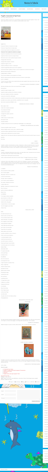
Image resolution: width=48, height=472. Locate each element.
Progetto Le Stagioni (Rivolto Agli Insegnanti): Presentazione (14, 370)
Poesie (46, 64)
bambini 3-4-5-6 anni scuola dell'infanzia (11, 378)
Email (2, 394)
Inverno (46, 48)
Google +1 (12, 381)
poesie (33, 378)
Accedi (46, 453)
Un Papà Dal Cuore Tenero (8, 369)
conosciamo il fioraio (22, 378)
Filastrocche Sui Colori (8, 371)
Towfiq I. (6, 469)
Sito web (2, 398)
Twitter (33, 381)
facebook (38, 381)
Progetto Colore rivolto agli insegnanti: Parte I (12, 373)
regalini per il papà (8, 379)
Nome (2, 391)
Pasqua (46, 62)
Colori (46, 34)
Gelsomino (5, 372)
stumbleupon (18, 381)
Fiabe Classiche (8, 376)
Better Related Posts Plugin (5, 375)
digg (23, 381)
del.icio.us (28, 381)
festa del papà (29, 378)
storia (46, 83)
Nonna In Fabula (31, 3)
